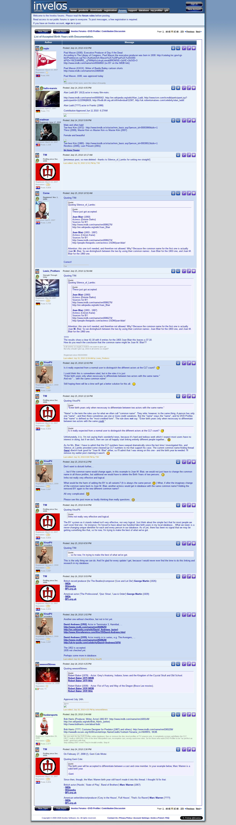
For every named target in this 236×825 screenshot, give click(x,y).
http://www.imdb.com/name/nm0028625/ (85, 627)
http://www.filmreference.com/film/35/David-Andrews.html (94, 632)
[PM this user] (173, 49)
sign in (69, 23)
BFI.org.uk (70, 588)
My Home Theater (72, 150)
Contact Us (112, 818)
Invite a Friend (157, 818)
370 (182, 31)
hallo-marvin (50, 88)
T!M (45, 155)
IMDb (68, 583)
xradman (44, 119)
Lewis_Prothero (51, 271)
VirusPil (48, 362)
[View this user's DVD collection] (178, 49)
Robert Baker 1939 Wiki (80, 691)
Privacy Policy (125, 818)
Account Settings (141, 818)
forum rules (88, 15)
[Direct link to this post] (189, 49)
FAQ (167, 818)
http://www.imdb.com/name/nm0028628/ (85, 640)
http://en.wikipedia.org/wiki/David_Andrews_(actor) (91, 629)
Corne (46, 193)
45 (169, 31)
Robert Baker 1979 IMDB (81, 678)
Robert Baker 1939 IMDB (81, 688)
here (66, 450)
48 (177, 31)
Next (198, 31)
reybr (46, 48)
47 (175, 31)
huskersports (51, 715)
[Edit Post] (184, 49)
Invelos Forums (78, 31)
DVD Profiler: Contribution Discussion (106, 31)
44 (167, 31)
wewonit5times (47, 664)
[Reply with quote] (193, 49)
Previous (190, 31)
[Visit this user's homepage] (178, 89)
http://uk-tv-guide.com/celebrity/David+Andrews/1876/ (92, 642)
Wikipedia (70, 586)
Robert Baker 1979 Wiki (80, 680)
